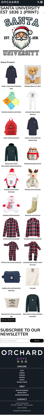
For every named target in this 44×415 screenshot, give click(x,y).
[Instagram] (25, 361)
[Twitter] (22, 361)
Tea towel (33, 288)
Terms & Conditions (22, 390)
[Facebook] (18, 361)
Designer (22, 377)
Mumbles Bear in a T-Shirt (33, 86)
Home (22, 370)
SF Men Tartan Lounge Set (11, 239)
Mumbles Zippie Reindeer (33, 189)
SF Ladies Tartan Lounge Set (32, 239)
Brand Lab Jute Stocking (32, 215)
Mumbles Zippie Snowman (11, 215)
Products (22, 375)
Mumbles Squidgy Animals (32, 163)
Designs (22, 372)
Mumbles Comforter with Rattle (11, 112)
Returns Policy (22, 392)
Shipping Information (22, 395)
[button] (38, 2)
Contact (22, 379)
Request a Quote (22, 382)
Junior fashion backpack (11, 138)
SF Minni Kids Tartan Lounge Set (11, 262)
